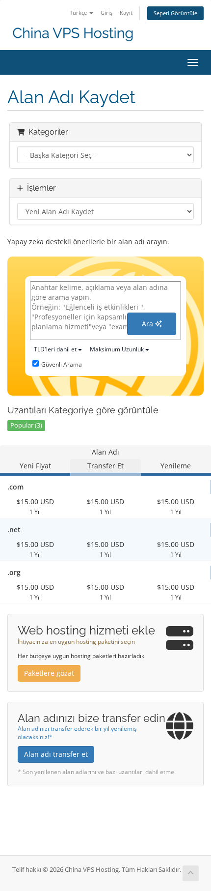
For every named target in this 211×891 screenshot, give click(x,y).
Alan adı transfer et (56, 754)
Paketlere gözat (49, 673)
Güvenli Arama (61, 364)
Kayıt (126, 12)
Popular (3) (26, 425)
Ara (148, 323)
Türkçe (79, 12)
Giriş (106, 12)
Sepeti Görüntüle (175, 13)
